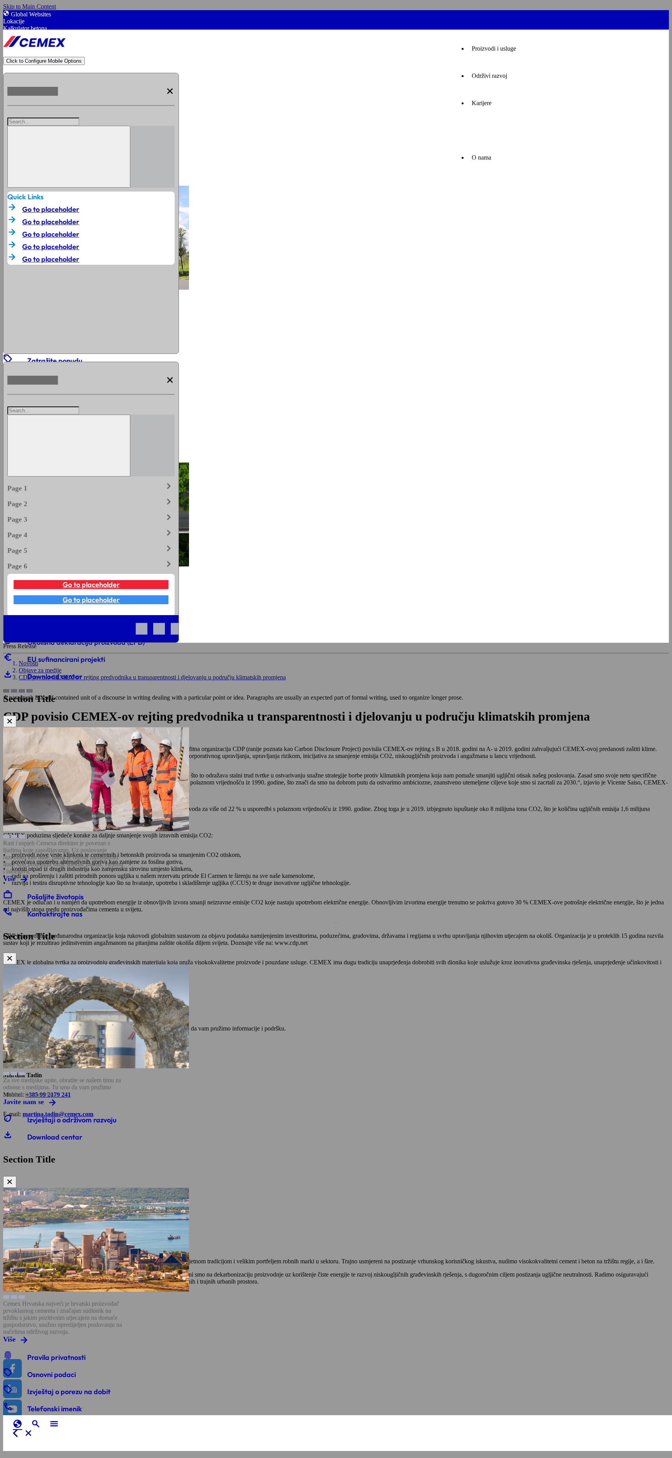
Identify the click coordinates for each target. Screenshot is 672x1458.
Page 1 (91, 486)
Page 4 (91, 533)
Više (9, 879)
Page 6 (91, 564)
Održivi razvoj (489, 75)
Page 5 (91, 549)
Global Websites (31, 14)
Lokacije (13, 21)
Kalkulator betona (25, 28)
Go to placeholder (50, 209)
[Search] (68, 157)
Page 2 (91, 502)
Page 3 (91, 518)
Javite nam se (23, 1102)
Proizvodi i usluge (494, 48)
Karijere (482, 103)
